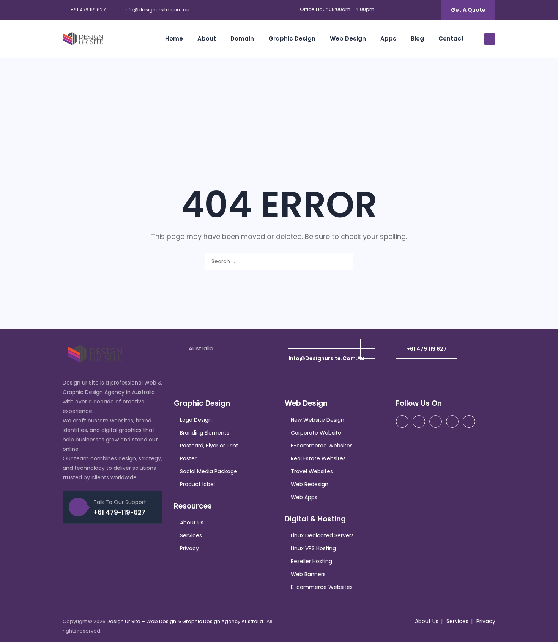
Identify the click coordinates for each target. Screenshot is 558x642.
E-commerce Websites (322, 445)
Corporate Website (316, 432)
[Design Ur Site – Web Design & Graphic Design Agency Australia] (83, 39)
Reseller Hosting (311, 561)
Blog (417, 38)
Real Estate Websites (318, 458)
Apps (388, 38)
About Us (191, 522)
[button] (331, 353)
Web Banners (308, 574)
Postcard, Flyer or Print (209, 445)
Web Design (348, 38)
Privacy (189, 548)
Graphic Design (291, 38)
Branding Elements (204, 432)
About (206, 38)
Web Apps (304, 497)
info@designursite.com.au (157, 9)
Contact (451, 38)
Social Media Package (208, 471)
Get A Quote (468, 10)
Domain (242, 38)
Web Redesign (309, 484)
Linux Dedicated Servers (322, 535)
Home (174, 38)
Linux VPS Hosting (313, 548)
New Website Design (317, 420)
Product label (197, 484)
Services (191, 535)
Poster (188, 458)
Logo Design (196, 420)
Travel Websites (312, 471)
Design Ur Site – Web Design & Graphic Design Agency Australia (185, 621)
